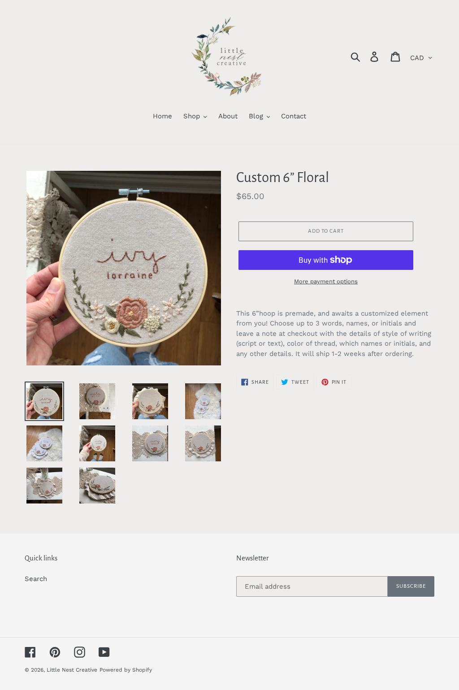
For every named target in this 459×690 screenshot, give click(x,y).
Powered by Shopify (126, 670)
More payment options (326, 281)
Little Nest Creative (72, 670)
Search (36, 579)
